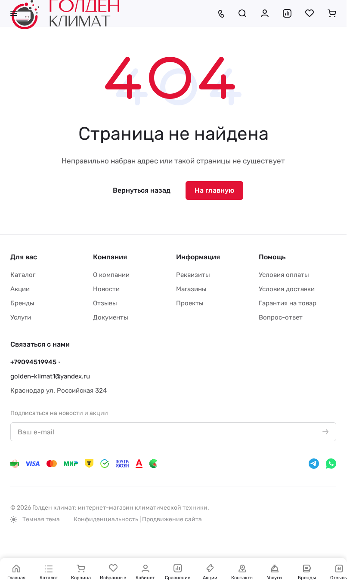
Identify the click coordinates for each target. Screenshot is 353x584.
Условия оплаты (284, 275)
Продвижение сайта (172, 519)
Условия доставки (287, 289)
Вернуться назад (141, 190)
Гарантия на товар (287, 303)
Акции (20, 289)
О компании (111, 275)
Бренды (22, 303)
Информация (198, 257)
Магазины (191, 289)
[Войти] (264, 13)
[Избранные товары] (309, 13)
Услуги (20, 317)
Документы (110, 317)
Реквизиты (193, 275)
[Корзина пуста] (332, 13)
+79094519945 (33, 362)
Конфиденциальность (106, 519)
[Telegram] (314, 463)
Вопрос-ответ (281, 317)
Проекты (190, 303)
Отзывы (105, 303)
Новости (106, 289)
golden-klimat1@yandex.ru (50, 376)
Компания (110, 257)
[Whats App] (331, 463)
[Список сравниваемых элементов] (287, 13)
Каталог (22, 275)
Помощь (272, 257)
